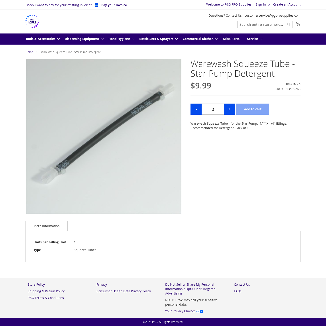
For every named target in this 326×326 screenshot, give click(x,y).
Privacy (101, 284)
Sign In (261, 4)
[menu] (163, 39)
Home (29, 52)
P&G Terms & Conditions (46, 298)
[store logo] (32, 21)
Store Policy (36, 284)
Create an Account (286, 4)
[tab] (47, 225)
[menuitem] (41, 39)
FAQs (238, 291)
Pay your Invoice (113, 5)
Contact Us (242, 284)
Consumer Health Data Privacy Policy (123, 291)
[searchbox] (265, 24)
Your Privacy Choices (180, 311)
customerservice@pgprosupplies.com (272, 15)
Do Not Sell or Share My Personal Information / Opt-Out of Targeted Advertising (190, 288)
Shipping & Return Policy (46, 291)
